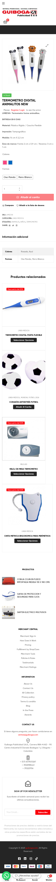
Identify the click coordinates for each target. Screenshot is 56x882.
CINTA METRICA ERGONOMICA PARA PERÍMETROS (27, 536)
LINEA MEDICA (18, 218)
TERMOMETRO (32, 222)
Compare (9, 205)
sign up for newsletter (28, 791)
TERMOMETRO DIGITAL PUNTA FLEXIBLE (23, 335)
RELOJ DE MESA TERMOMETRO (24, 469)
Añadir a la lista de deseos (31, 205)
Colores (5, 154)
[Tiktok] (36, 858)
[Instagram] (30, 858)
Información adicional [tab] (15, 236)
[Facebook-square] (19, 858)
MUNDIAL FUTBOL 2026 (30, 397)
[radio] (5, 162)
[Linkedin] (25, 858)
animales (15, 222)
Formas (5, 169)
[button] (47, 45)
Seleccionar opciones (23, 340)
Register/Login (18, 110)
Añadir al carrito (30, 197)
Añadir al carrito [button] (23, 407)
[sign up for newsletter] (28, 784)
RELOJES (23, 464)
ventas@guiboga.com (28, 734)
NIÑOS (23, 222)
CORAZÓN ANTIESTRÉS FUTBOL (23, 402)
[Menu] (5, 3)
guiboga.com (32, 848)
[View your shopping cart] (5, 21)
